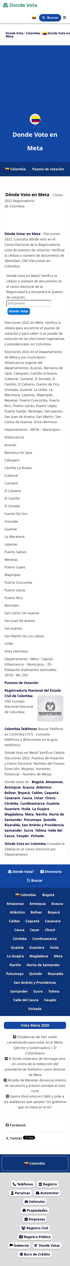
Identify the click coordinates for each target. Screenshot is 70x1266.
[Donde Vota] (64, 17)
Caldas (37, 792)
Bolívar (10, 792)
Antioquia (12, 787)
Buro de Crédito (36, 1254)
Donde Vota (23, 5)
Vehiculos (36, 1201)
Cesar (38, 798)
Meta (29, 814)
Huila (25, 809)
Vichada (37, 836)
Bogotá (38, 782)
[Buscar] (44, 17)
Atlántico (43, 787)
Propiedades (36, 1210)
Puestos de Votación (21, 682)
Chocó (50, 798)
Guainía (52, 803)
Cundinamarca (32, 803)
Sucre (28, 830)
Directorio (53, 871)
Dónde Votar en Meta (22, 233)
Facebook (18, 1125)
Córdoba (11, 803)
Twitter (16, 1138)
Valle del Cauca (25, 1000)
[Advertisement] (35, 82)
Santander (13, 830)
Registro (49, 1184)
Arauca (28, 787)
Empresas (36, 1219)
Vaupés (22, 836)
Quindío (49, 819)
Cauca (27, 798)
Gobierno (21, 1245)
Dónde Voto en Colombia (26, 843)
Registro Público (37, 1237)
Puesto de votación (48, 169)
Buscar (53, 17)
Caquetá (51, 792)
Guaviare (12, 809)
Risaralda (12, 825)
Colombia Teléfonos (20, 729)
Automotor (49, 1193)
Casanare (12, 798)
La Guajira (40, 809)
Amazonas (54, 782)
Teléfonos (24, 1184)
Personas (22, 1193)
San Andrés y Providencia (43, 825)
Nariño (41, 814)
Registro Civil (37, 1228)
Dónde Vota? (23, 871)
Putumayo (32, 819)
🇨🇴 (34, 17)
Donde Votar (49, 1245)
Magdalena (13, 814)
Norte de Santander (43, 965)
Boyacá (24, 792)
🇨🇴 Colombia (15, 169)
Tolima (40, 830)
